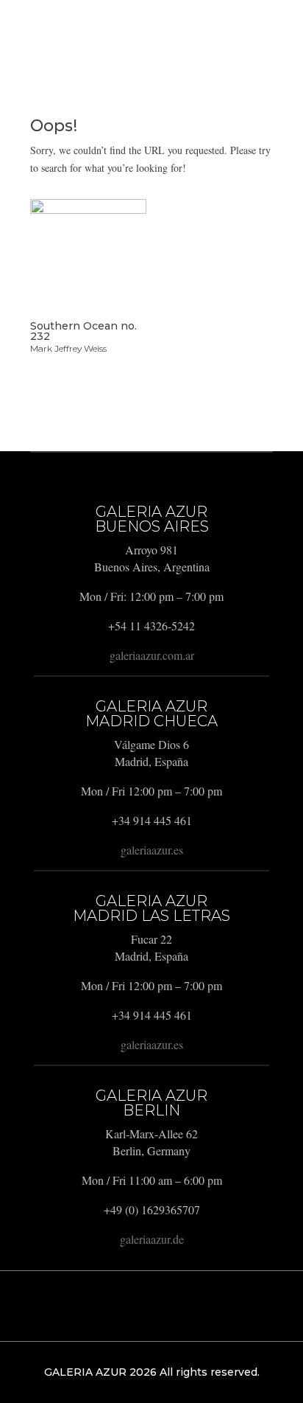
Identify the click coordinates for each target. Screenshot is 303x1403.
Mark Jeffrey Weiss (68, 348)
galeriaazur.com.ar (152, 655)
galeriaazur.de (152, 1239)
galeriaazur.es (152, 849)
